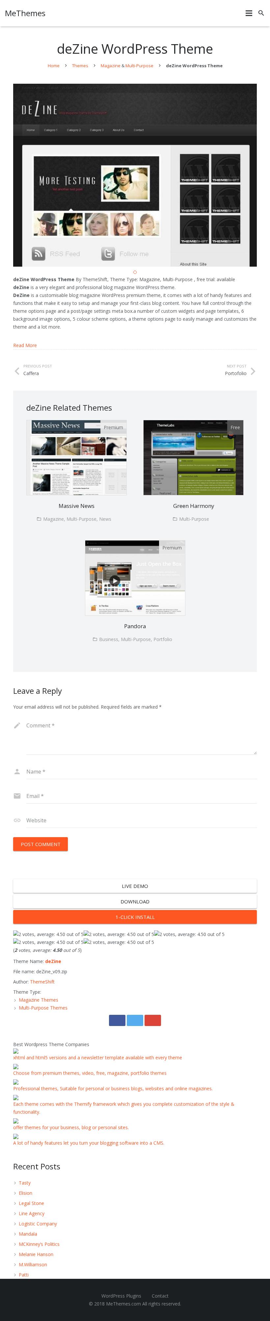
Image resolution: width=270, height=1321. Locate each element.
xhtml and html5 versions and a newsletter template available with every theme (97, 1057)
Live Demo (135, 886)
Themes (80, 66)
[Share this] (117, 1020)
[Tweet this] (135, 1020)
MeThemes (25, 13)
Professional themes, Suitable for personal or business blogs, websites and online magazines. (113, 1088)
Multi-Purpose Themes (43, 1008)
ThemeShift (42, 982)
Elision (25, 1193)
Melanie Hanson (36, 1254)
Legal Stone (31, 1203)
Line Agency (31, 1213)
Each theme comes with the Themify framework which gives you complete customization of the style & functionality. (123, 1108)
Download (135, 901)
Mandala (28, 1234)
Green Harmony (193, 506)
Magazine (111, 66)
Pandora (135, 626)
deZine (53, 961)
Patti (24, 1275)
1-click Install (135, 917)
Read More (25, 345)
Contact (160, 1296)
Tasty (25, 1183)
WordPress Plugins (121, 1296)
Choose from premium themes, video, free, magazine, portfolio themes (90, 1073)
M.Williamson (33, 1264)
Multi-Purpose (139, 66)
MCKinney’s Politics (39, 1244)
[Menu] (249, 13)
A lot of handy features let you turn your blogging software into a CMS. (88, 1143)
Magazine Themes (38, 1000)
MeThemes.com (123, 1304)
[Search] (261, 13)
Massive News (76, 506)
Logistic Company (38, 1223)
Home (54, 66)
